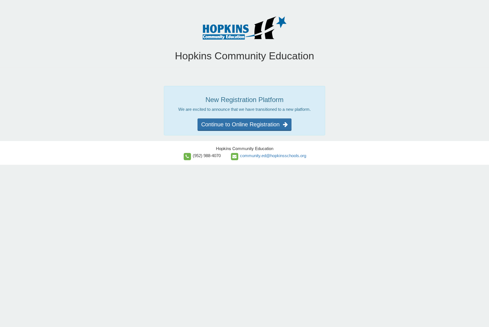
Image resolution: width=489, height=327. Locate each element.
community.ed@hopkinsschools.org (273, 155)
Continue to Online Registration (242, 124)
